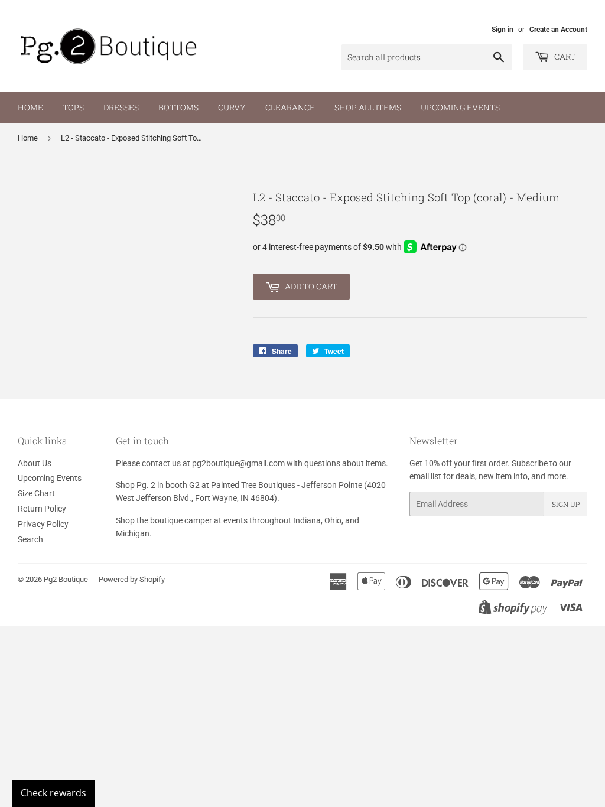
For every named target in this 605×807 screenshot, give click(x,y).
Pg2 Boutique (66, 579)
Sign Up (566, 504)
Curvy (232, 107)
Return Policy (42, 508)
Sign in (502, 29)
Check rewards (53, 792)
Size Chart (36, 493)
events (235, 520)
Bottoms (178, 107)
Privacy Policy (43, 524)
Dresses (121, 107)
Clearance (290, 107)
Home (30, 107)
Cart (563, 56)
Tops (73, 107)
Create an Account (558, 29)
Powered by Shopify (132, 579)
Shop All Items (367, 107)
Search (30, 539)
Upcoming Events (460, 107)
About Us (34, 463)
